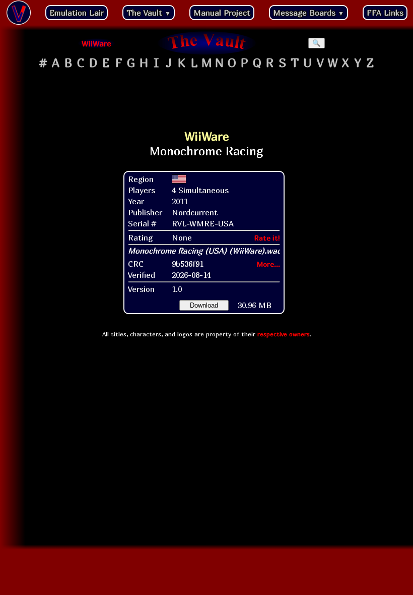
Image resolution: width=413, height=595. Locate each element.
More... (268, 264)
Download (204, 305)
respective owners (283, 334)
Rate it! (267, 237)
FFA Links (385, 13)
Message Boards (308, 13)
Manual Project (221, 13)
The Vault (148, 13)
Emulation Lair (76, 13)
